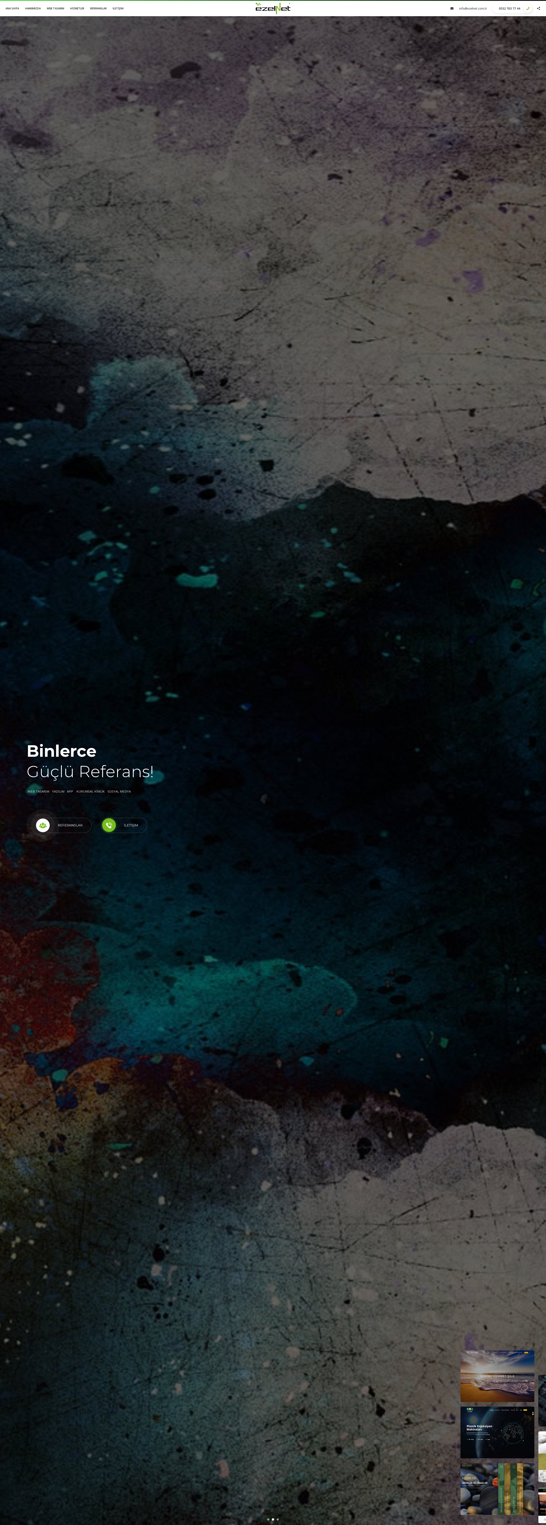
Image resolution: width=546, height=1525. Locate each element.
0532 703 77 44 (509, 8)
